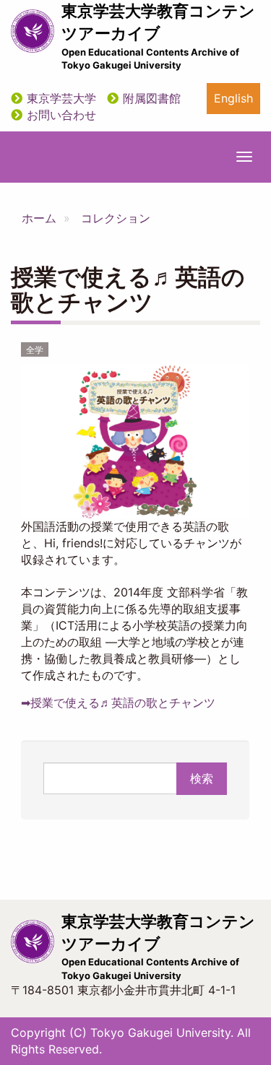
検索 (201, 778)
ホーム (39, 218)
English (233, 98)
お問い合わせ (61, 115)
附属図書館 (152, 98)
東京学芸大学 (61, 98)
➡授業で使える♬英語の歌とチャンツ (118, 702)
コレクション (115, 218)
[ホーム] (32, 31)
